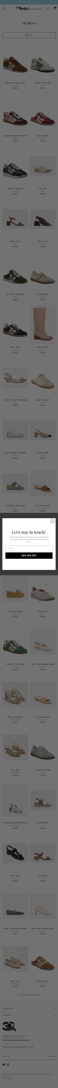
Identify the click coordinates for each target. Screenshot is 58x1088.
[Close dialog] (53, 521)
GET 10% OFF (29, 555)
